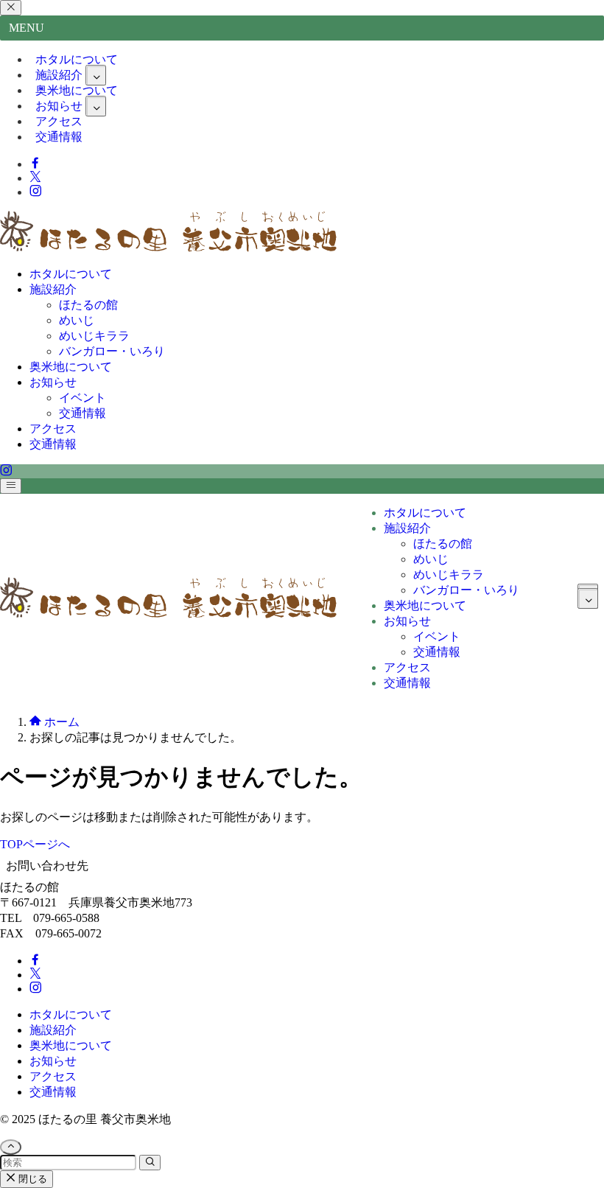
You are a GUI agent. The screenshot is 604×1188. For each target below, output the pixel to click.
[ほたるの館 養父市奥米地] (168, 248)
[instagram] (35, 192)
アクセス (53, 1076)
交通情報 (58, 136)
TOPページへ (35, 844)
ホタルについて (70, 1014)
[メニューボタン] (10, 486)
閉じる (31, 1178)
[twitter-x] (35, 178)
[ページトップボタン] (10, 1147)
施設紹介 (53, 1030)
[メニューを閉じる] (10, 7)
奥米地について (70, 1045)
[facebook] (35, 164)
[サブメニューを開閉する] (95, 75)
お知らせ (53, 1061)
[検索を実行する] (150, 1162)
